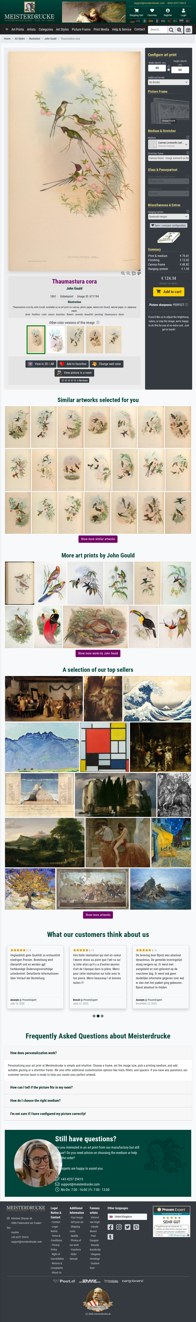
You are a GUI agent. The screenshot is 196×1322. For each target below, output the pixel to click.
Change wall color (109, 364)
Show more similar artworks (98, 539)
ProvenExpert (24, 1000)
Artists (31, 29)
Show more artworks (98, 915)
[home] (7, 29)
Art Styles (62, 29)
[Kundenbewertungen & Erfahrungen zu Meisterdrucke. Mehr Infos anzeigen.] (171, 1221)
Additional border (156, 77)
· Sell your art (76, 1222)
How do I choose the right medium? (35, 1100)
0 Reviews (82, 380)
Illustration (34, 38)
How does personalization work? (33, 1053)
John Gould (50, 38)
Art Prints (17, 29)
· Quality (74, 1235)
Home (7, 38)
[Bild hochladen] (188, 30)
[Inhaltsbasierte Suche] (179, 30)
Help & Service (121, 29)
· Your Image (76, 1217)
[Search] (171, 30)
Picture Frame (81, 29)
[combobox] (168, 82)
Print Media (101, 29)
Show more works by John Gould (98, 653)
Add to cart (171, 291)
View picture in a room (77, 373)
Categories (46, 29)
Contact (139, 29)
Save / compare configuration (170, 225)
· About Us (56, 1272)
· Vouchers (75, 1249)
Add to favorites (75, 364)
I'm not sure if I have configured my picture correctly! (48, 1114)
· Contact (55, 1222)
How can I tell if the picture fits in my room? (41, 1087)
